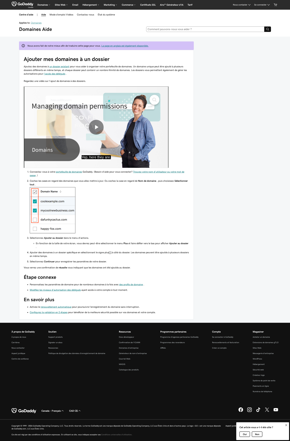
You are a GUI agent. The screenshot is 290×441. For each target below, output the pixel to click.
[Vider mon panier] (275, 5)
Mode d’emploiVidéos (61, 14)
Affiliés (163, 348)
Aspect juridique (18, 353)
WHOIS (122, 364)
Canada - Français (51, 411)
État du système (106, 14)
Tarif (190, 5)
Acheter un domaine (261, 337)
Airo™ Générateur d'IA (171, 5)
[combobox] (205, 29)
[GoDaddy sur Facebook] (240, 411)
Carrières (15, 342)
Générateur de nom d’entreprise (133, 353)
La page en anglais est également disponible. (125, 45)
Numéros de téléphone (262, 391)
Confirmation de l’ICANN (129, 342)
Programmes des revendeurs (172, 342)
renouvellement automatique (56, 307)
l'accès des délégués (54, 73)
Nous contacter (18, 348)
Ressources (53, 348)
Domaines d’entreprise (129, 348)
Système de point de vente (264, 381)
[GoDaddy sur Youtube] (276, 411)
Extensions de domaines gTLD (266, 342)
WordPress (257, 359)
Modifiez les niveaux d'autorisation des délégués (55, 290)
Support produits (55, 337)
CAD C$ (73, 411)
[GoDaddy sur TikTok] (258, 411)
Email (75, 5)
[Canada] (22, 4)
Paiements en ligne (261, 386)
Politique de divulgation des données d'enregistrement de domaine (76, 353)
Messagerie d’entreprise (263, 353)
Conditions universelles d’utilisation (116, 435)
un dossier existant (59, 66)
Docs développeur (126, 337)
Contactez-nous (85, 14)
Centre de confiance (20, 359)
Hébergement (259, 364)
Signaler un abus (55, 342)
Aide (43, 14)
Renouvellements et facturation (225, 342)
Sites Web (257, 348)
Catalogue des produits (129, 370)
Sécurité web (258, 370)
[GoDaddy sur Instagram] (249, 411)
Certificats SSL (148, 5)
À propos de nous (18, 337)
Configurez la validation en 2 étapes (49, 312)
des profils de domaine (131, 284)
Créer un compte (219, 348)
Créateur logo (259, 375)
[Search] (267, 29)
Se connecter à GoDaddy (222, 337)
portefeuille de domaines (69, 171)
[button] (286, 425)
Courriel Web (124, 359)
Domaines (36, 22)
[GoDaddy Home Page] (24, 410)
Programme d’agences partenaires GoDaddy (179, 337)
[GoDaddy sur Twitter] (267, 411)
